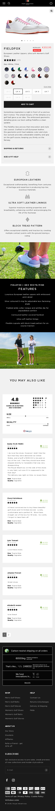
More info (27, 682)
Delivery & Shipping (38, 706)
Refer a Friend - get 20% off (14, 744)
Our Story (9, 731)
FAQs (32, 710)
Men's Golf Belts (12, 702)
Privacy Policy (24, 796)
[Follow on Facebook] (7, 780)
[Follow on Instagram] (13, 780)
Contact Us (35, 698)
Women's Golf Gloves (14, 718)
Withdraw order (12, 800)
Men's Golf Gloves (13, 706)
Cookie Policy (37, 796)
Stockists (9, 735)
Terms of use (11, 796)
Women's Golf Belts (14, 714)
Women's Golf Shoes (14, 710)
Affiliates (9, 739)
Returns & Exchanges (39, 702)
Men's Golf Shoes (12, 698)
